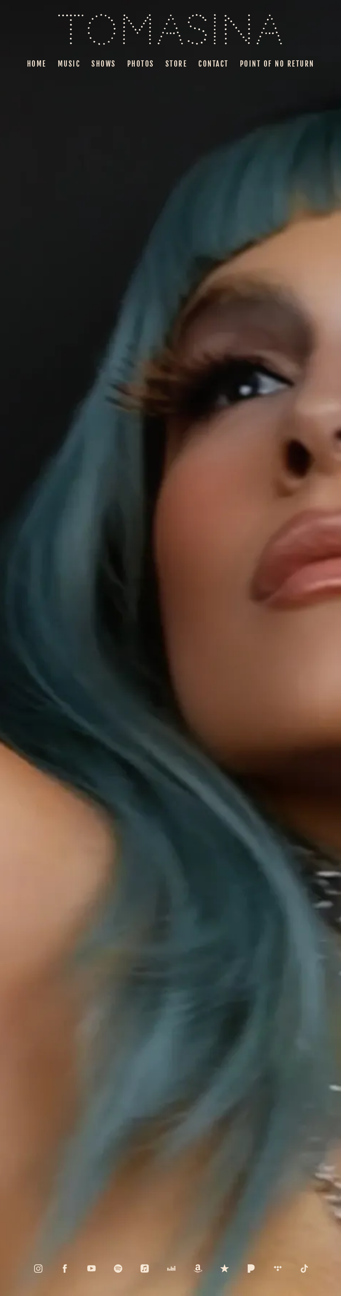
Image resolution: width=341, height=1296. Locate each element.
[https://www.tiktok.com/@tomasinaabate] (304, 1268)
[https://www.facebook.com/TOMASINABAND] (65, 1268)
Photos (140, 64)
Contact (213, 64)
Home (37, 64)
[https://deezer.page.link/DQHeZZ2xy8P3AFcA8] (171, 1268)
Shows (103, 64)
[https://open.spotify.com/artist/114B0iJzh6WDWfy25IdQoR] (118, 1268)
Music (69, 64)
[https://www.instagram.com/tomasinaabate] (38, 1268)
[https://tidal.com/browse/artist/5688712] (278, 1268)
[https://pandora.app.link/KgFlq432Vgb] (251, 1268)
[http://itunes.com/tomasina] (224, 1268)
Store (177, 64)
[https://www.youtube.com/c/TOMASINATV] (91, 1268)
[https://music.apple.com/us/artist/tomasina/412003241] (145, 1268)
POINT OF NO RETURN (277, 64)
